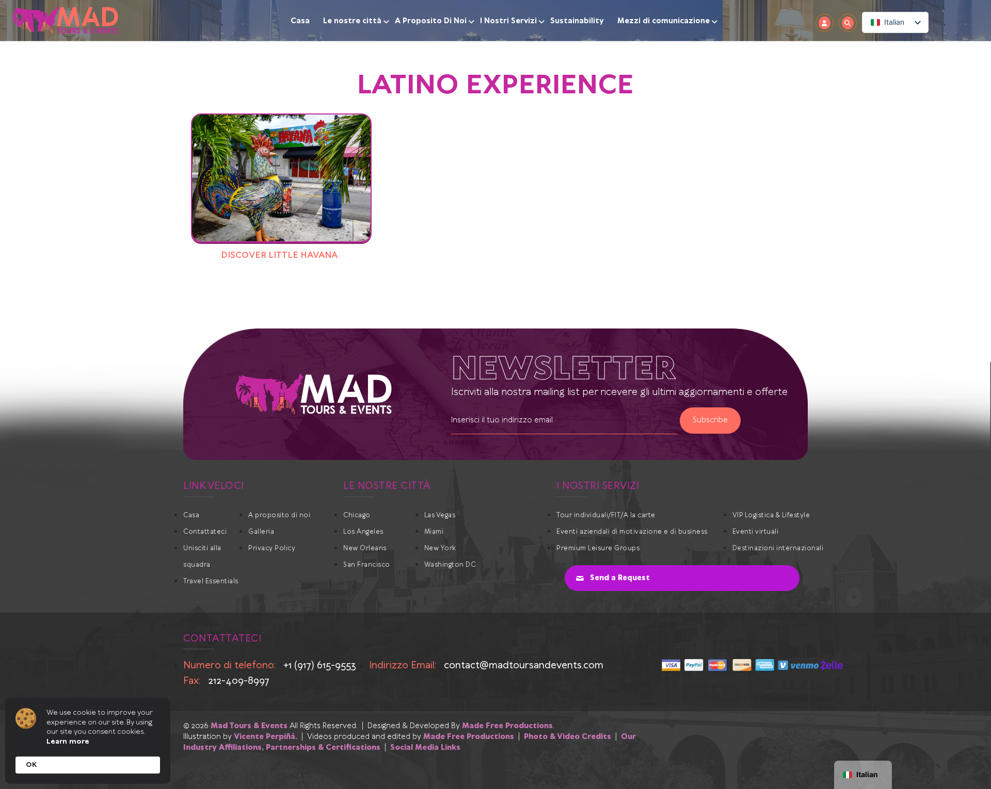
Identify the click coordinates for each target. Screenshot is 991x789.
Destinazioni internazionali (778, 548)
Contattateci (205, 532)
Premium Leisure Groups (598, 548)
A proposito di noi (279, 515)
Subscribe (710, 420)
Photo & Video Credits (567, 737)
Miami (434, 532)
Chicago (357, 515)
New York (440, 548)
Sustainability (577, 21)
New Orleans (365, 548)
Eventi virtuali (755, 532)
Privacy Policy (271, 548)
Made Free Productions (507, 726)
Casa (300, 21)
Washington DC (450, 565)
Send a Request (620, 578)
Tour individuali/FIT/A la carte (606, 515)
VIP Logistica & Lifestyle (771, 515)
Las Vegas (440, 515)
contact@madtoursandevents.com (523, 665)
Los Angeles (363, 532)
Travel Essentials (210, 581)
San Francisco (366, 565)
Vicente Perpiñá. (265, 737)
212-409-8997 (238, 681)
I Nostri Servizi (508, 21)
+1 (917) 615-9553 (319, 665)
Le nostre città (352, 21)
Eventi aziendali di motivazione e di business (632, 532)
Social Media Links (425, 748)
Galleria (261, 532)
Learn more (67, 741)
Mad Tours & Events (249, 726)
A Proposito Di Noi (431, 21)
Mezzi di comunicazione (663, 21)
